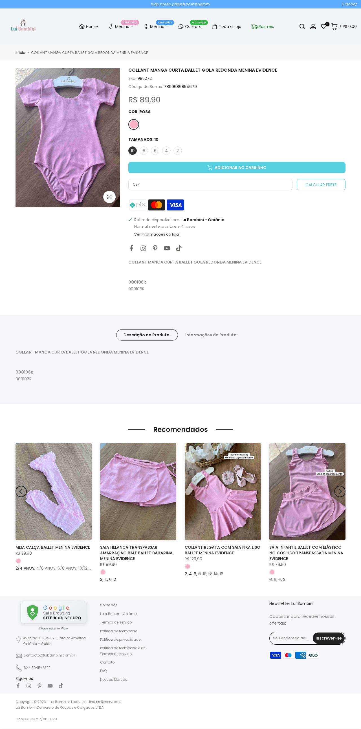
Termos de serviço (116, 622)
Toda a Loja (230, 26)
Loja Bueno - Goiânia (118, 613)
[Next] (339, 491)
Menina (126, 25)
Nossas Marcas (113, 679)
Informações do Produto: (211, 334)
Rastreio (266, 26)
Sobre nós (108, 605)
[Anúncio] (180, 4)
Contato (195, 25)
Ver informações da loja (156, 234)
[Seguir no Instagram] (143, 248)
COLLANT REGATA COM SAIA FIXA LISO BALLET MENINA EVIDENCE (222, 550)
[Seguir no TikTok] (179, 248)
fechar (13, 4)
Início (20, 52)
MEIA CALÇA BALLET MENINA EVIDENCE (53, 547)
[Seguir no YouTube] (167, 248)
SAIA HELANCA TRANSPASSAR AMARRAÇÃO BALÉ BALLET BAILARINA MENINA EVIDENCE (136, 552)
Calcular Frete (321, 185)
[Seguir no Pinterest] (155, 248)
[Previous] (21, 491)
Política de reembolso (118, 631)
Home (92, 26)
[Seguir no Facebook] (131, 248)
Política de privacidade (120, 639)
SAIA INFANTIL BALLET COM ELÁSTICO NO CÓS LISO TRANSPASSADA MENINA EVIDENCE (306, 552)
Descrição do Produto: (147, 334)
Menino (161, 25)
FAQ (103, 670)
